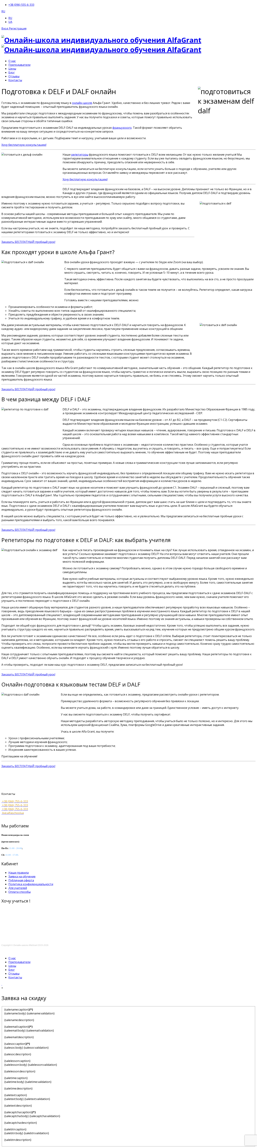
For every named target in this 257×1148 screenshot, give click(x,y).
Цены (12, 69)
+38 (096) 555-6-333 (21, 5)
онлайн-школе (82, 103)
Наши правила (18, 873)
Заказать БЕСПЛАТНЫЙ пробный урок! (28, 242)
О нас (12, 61)
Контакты (15, 80)
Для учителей (17, 888)
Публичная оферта (21, 880)
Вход (5, 28)
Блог (11, 72)
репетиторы (79, 154)
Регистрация (17, 28)
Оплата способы (19, 892)
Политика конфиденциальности (30, 884)
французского (122, 128)
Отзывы (13, 76)
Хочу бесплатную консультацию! (23, 145)
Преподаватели (19, 65)
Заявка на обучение (21, 876)
